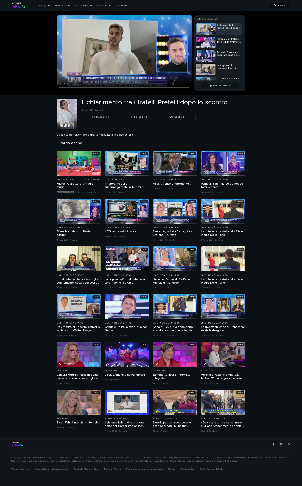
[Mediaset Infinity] (18, 5)
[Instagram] (281, 444)
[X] (289, 444)
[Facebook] (273, 444)
